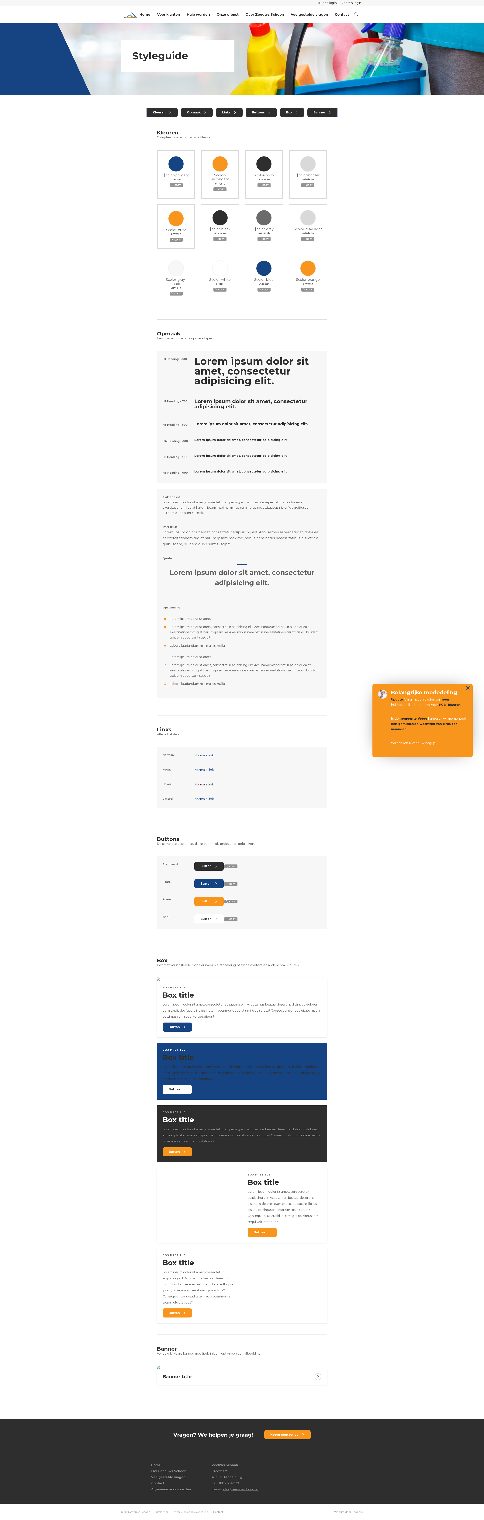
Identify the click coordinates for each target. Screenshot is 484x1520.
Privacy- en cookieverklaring (190, 1511)
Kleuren (159, 112)
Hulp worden (198, 14)
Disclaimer (161, 1511)
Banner (319, 112)
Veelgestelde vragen (309, 14)
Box (289, 112)
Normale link (204, 755)
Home (145, 14)
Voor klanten (168, 14)
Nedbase (357, 1511)
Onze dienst (228, 14)
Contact (342, 14)
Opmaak (194, 112)
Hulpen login (327, 3)
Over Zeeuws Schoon (264, 14)
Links (226, 112)
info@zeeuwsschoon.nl (240, 1489)
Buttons (258, 112)
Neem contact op (284, 1434)
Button (206, 866)
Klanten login (351, 3)
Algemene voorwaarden (171, 1489)
